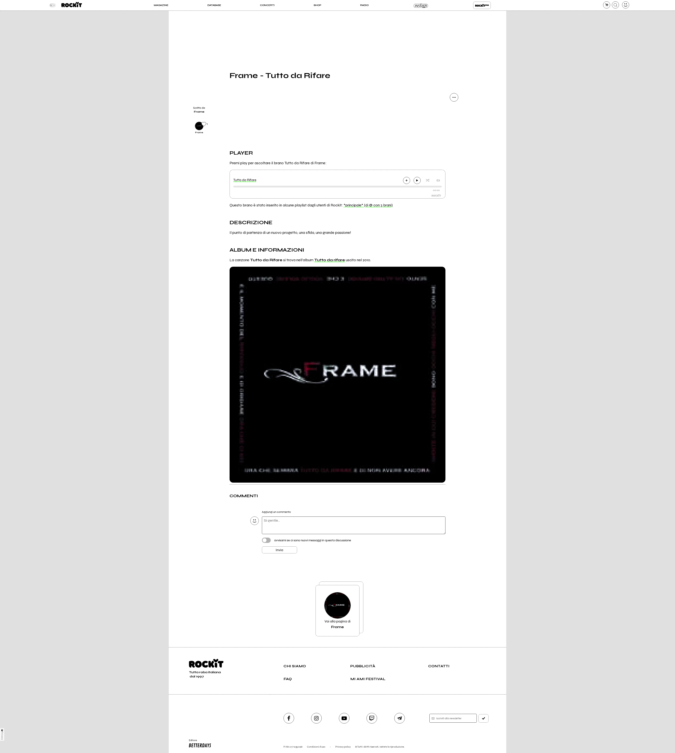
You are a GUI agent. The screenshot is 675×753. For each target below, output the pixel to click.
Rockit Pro (482, 5)
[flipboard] (454, 121)
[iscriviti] (483, 718)
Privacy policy (343, 746)
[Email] (454, 109)
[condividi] (454, 97)
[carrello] (606, 4)
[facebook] (454, 145)
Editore (191, 742)
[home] (71, 5)
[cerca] (615, 4)
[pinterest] (454, 169)
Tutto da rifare (329, 260)
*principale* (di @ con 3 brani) (368, 205)
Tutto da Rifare (244, 180)
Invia (279, 550)
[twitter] (454, 133)
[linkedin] (454, 157)
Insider (421, 5)
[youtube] (344, 718)
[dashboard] (625, 4)
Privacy (2, 736)
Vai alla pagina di (337, 624)
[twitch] (372, 718)
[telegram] (399, 718)
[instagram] (316, 718)
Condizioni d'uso (316, 746)
